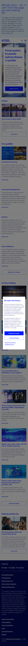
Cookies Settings (14, 338)
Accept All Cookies (14, 333)
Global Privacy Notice (10, 342)
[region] (14, 323)
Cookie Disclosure (9, 344)
